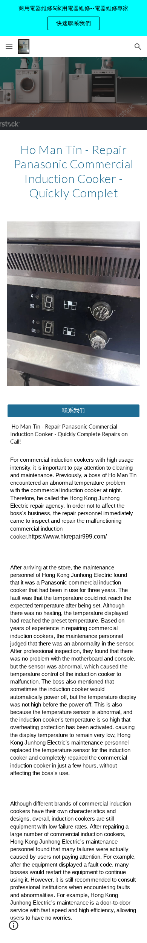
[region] (73, 18)
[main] (73, 171)
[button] (9, 46)
